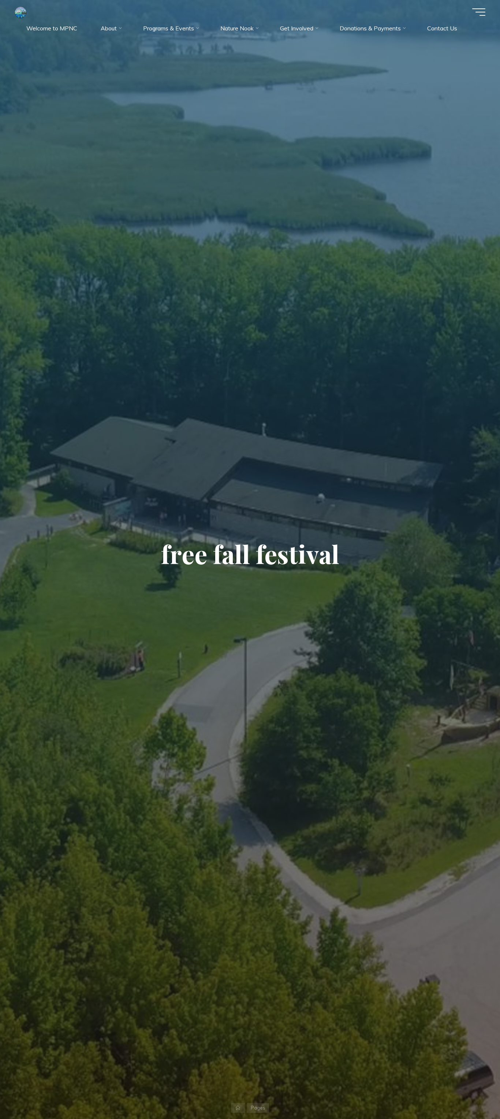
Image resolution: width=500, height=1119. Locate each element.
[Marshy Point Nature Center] (20, 11)
